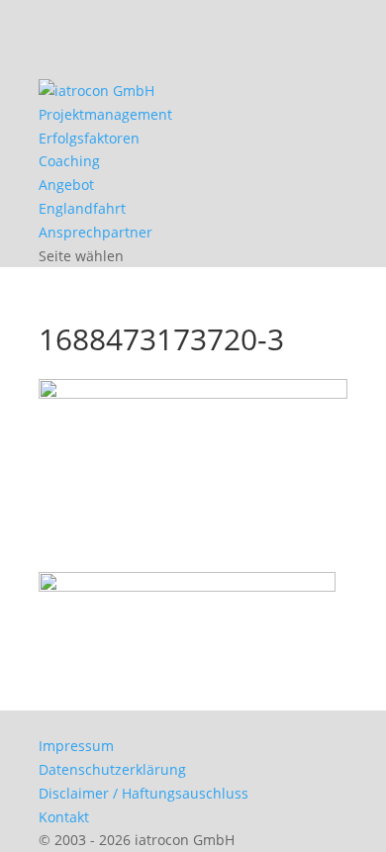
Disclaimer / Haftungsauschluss (143, 793)
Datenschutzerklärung (112, 769)
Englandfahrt (82, 208)
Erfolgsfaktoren (89, 138)
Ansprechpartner (95, 232)
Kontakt (64, 816)
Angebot (66, 184)
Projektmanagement (105, 114)
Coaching (69, 160)
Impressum (76, 745)
